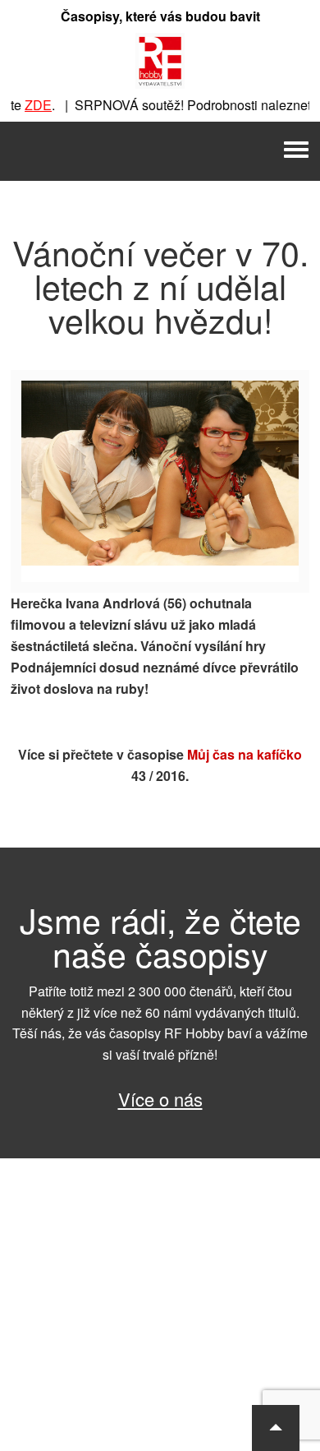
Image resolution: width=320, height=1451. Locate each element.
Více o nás (160, 1098)
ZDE (31, 104)
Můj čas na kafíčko (244, 754)
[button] (275, 1428)
